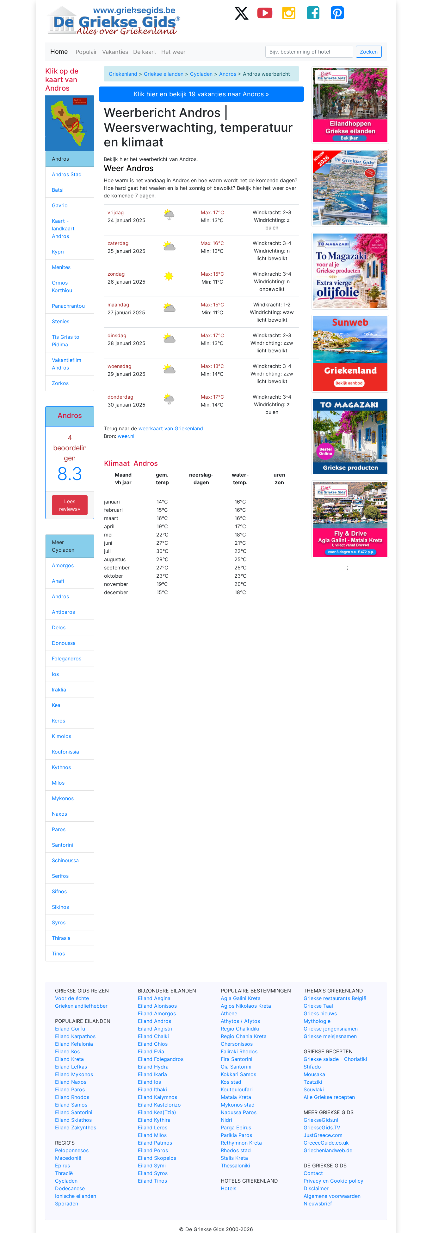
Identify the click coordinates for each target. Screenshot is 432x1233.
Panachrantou (68, 306)
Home (59, 51)
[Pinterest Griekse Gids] (337, 13)
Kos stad (231, 1082)
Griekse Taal (318, 1006)
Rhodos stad (236, 1150)
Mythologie (317, 1021)
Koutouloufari (237, 1089)
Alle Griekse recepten (329, 1097)
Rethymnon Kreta (241, 1143)
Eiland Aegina (154, 998)
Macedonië (68, 1158)
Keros (58, 720)
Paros (58, 829)
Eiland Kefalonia (74, 1044)
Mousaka (314, 1074)
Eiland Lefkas (71, 1066)
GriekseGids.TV (322, 1127)
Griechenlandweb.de (328, 1150)
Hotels (228, 1188)
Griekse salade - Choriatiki (335, 1059)
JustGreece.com (323, 1135)
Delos (58, 627)
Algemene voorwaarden (332, 1196)
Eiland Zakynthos (75, 1127)
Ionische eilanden (75, 1196)
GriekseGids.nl (321, 1120)
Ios (55, 674)
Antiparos (63, 612)
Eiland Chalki (153, 1036)
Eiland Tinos (152, 1181)
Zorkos (60, 383)
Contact (313, 1173)
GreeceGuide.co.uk (326, 1143)
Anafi (58, 581)
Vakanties (115, 51)
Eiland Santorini (73, 1112)
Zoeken (369, 51)
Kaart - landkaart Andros (63, 228)
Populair (86, 51)
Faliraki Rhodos (239, 1051)
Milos (58, 783)
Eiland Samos (71, 1104)
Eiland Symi (152, 1165)
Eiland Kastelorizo (159, 1104)
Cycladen (201, 74)
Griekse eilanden (163, 74)
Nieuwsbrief (318, 1203)
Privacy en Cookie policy (333, 1181)
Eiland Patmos (155, 1143)
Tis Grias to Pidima (65, 341)
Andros (227, 74)
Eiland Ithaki (152, 1089)
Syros (58, 922)
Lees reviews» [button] (69, 505)
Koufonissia (65, 751)
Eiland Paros (70, 1089)
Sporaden (66, 1203)
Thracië (64, 1173)
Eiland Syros (153, 1173)
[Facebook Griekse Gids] (313, 13)
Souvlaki (314, 1089)
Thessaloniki (235, 1165)
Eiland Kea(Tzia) (157, 1112)
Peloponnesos (72, 1150)
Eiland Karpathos (75, 1036)
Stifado (312, 1066)
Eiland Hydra (153, 1066)
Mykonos (63, 798)
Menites (61, 267)
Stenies (60, 321)
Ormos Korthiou (62, 286)
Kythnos (61, 767)
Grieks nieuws (320, 1013)
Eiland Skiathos (73, 1120)
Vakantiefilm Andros (66, 364)
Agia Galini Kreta (241, 998)
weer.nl (126, 436)
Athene (229, 1013)
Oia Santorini (236, 1066)
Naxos (59, 814)
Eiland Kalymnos (157, 1097)
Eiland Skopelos (157, 1158)
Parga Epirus (236, 1127)
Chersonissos (237, 1044)
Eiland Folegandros (160, 1059)
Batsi (58, 190)
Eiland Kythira (154, 1120)
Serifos (60, 876)
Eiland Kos (67, 1051)
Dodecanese (70, 1188)
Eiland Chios (153, 1044)
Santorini (62, 845)
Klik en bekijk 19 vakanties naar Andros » (201, 94)
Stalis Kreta (234, 1158)
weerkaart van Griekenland (171, 428)
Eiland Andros (154, 1021)
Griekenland (123, 74)
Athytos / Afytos (240, 1021)
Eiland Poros (153, 1150)
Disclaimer (316, 1188)
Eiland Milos (152, 1135)
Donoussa (64, 643)
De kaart (144, 51)
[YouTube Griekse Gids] (265, 13)
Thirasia (61, 938)
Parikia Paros (236, 1135)
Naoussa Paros (238, 1112)
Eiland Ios (149, 1082)
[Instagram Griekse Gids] (289, 13)
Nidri (226, 1120)
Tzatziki (313, 1082)
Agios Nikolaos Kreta (246, 1006)
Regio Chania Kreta (244, 1036)
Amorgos (63, 565)
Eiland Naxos (70, 1082)
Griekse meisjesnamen (330, 1036)
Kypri (58, 251)
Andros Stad (67, 174)
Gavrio (60, 205)
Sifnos (59, 891)
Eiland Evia (151, 1051)
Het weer (173, 51)
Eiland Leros (152, 1127)
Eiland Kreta (69, 1059)
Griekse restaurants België (335, 998)
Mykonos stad (238, 1104)
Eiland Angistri (155, 1028)
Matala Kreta (236, 1097)
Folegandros (66, 658)
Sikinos (60, 907)
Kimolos (61, 736)
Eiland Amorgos (157, 1013)
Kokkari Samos (238, 1074)
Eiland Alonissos (157, 1006)
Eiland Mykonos (74, 1074)
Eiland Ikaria (152, 1074)
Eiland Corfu (70, 1028)
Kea (56, 705)
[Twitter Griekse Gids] (241, 13)
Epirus (62, 1165)
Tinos (58, 953)
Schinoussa (65, 860)
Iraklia (59, 689)
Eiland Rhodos (72, 1097)
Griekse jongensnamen (331, 1028)
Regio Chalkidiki (240, 1028)
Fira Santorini (236, 1059)
